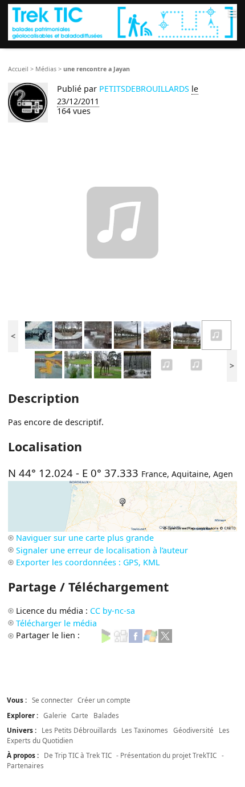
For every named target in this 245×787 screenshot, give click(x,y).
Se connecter (52, 699)
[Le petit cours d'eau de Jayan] (78, 363)
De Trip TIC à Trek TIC (78, 755)
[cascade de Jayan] (137, 363)
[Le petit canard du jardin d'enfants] (48, 363)
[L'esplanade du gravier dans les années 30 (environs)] (39, 334)
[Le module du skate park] (68, 334)
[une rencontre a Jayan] (216, 334)
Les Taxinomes (144, 730)
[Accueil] (122, 22)
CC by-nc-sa (112, 610)
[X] (165, 635)
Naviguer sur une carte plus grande (85, 537)
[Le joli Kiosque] (187, 334)
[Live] (150, 635)
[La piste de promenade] (127, 334)
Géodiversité (193, 730)
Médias (45, 69)
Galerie (55, 715)
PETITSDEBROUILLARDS (145, 88)
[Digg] (121, 635)
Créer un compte (103, 699)
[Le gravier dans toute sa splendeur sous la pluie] (157, 334)
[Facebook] (135, 635)
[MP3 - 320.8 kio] (122, 222)
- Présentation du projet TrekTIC (166, 755)
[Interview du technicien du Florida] (167, 363)
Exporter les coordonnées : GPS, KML (88, 562)
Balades (106, 715)
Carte (79, 715)
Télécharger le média (56, 623)
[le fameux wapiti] (107, 363)
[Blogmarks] (106, 635)
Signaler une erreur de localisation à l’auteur (102, 550)
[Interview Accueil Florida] (196, 363)
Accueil (18, 69)
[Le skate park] (98, 334)
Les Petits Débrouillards (79, 730)
